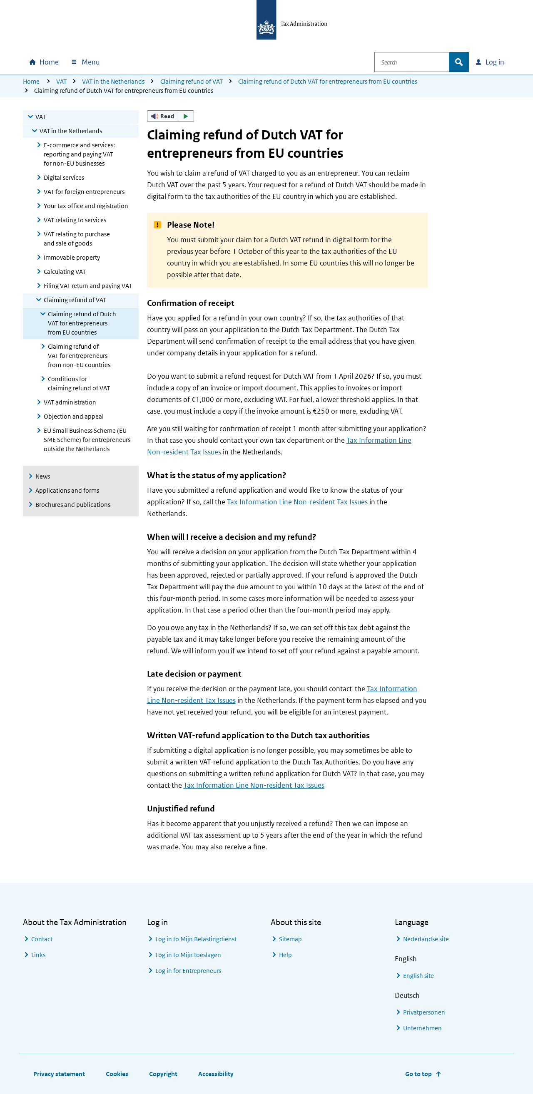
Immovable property (72, 257)
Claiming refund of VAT (191, 81)
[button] (170, 116)
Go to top (418, 1074)
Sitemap (290, 939)
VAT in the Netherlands (113, 81)
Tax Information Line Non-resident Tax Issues (297, 501)
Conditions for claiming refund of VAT (79, 383)
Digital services (64, 177)
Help (285, 955)
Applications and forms (67, 490)
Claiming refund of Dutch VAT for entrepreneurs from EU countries (327, 81)
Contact (41, 939)
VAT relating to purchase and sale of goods (77, 238)
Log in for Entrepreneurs (188, 971)
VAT (61, 81)
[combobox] (411, 62)
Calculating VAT (65, 271)
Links (38, 955)
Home (31, 81)
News (42, 476)
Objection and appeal (74, 416)
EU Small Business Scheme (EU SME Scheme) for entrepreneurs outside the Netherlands (87, 440)
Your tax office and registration (86, 206)
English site (418, 976)
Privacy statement (59, 1074)
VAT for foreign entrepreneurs (84, 192)
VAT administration (70, 402)
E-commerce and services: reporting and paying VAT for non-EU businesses (79, 154)
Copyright (163, 1074)
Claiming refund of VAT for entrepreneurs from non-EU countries (79, 355)
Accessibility (216, 1074)
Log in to (196, 939)
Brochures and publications (72, 505)
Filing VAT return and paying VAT (88, 286)
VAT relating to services (75, 220)
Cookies (117, 1074)
